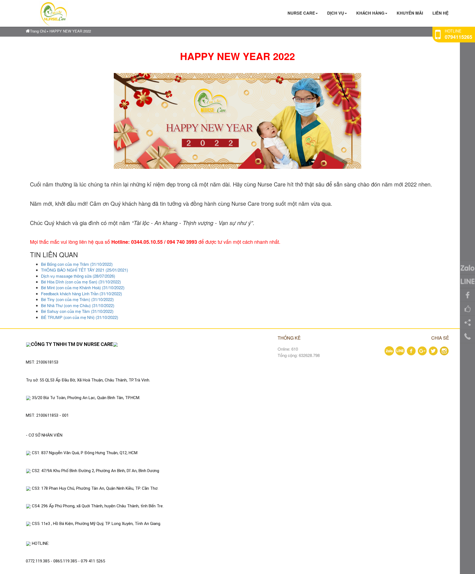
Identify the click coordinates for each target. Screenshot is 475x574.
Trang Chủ (38, 31)
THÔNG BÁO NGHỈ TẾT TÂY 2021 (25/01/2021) (84, 270)
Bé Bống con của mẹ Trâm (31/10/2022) (77, 264)
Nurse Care (301, 13)
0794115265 (458, 36)
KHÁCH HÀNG (370, 13)
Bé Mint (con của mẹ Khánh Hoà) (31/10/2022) (83, 287)
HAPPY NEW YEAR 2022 (70, 31)
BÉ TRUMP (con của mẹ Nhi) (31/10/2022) (79, 317)
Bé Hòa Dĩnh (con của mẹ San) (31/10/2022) (81, 282)
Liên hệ (440, 13)
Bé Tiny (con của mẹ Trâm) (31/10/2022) (77, 299)
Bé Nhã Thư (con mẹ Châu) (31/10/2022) (77, 305)
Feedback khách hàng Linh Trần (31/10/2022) (81, 293)
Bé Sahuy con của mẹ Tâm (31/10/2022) (77, 311)
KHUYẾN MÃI (410, 13)
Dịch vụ (335, 13)
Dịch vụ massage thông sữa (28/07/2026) (78, 276)
